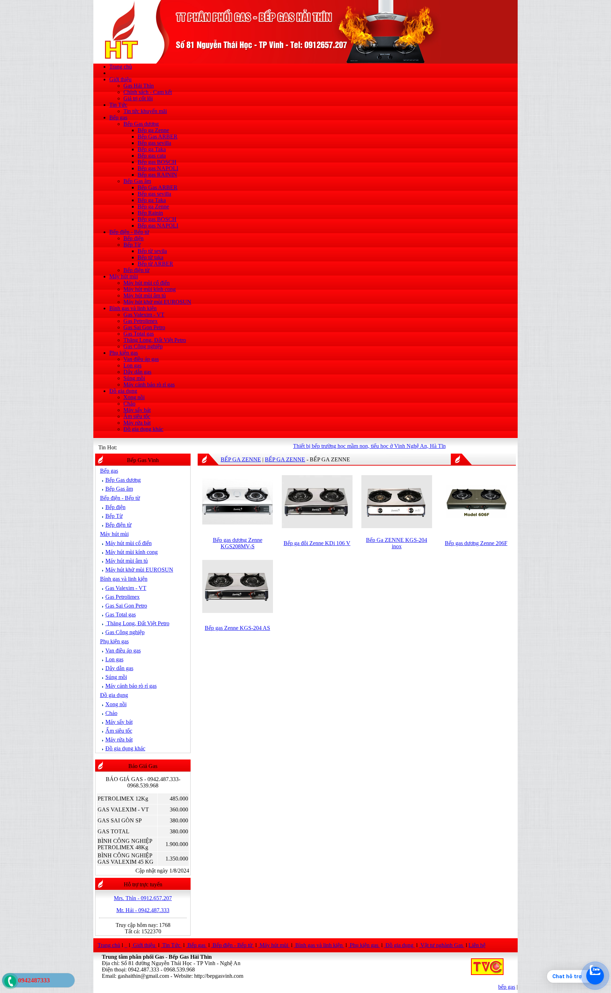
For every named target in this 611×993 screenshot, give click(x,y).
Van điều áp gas (141, 359)
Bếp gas (118, 117)
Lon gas (132, 365)
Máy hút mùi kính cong (149, 289)
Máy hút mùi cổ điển (146, 283)
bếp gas (506, 987)
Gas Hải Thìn (138, 86)
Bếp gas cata (152, 156)
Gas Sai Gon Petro (144, 327)
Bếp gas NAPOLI (158, 168)
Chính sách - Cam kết (147, 92)
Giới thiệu (120, 79)
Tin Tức (118, 105)
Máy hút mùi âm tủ (144, 295)
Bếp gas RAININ (157, 175)
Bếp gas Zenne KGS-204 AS (237, 628)
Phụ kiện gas (123, 353)
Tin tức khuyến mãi (145, 111)
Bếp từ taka (150, 257)
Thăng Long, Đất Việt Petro (154, 340)
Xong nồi (134, 397)
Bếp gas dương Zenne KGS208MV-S (237, 543)
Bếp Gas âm (137, 181)
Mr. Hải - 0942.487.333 (142, 910)
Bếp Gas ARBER (158, 137)
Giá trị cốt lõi (138, 98)
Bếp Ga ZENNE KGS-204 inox (396, 543)
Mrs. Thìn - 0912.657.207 (143, 898)
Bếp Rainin (150, 213)
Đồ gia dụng (123, 391)
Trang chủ (120, 67)
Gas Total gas (138, 334)
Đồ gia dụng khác (143, 429)
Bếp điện (133, 238)
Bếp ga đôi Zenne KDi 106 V (317, 543)
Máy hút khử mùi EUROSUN (157, 302)
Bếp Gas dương (141, 124)
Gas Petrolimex (140, 321)
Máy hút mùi (123, 276)
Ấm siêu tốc (136, 416)
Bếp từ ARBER (155, 264)
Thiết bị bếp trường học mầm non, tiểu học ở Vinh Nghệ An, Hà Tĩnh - (359, 446)
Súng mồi (134, 378)
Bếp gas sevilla (154, 143)
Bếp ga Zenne (153, 130)
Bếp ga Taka (152, 149)
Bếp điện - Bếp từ (129, 232)
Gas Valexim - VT (143, 315)
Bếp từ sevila (152, 251)
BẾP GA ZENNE (241, 459)
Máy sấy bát (137, 410)
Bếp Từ (132, 245)
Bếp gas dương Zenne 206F (476, 543)
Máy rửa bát (137, 423)
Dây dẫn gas (137, 372)
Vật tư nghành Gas (441, 945)
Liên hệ (477, 945)
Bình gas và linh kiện (133, 308)
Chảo (129, 404)
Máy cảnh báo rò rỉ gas (149, 385)
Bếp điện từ (136, 270)
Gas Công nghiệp (143, 346)
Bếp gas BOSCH (157, 162)
